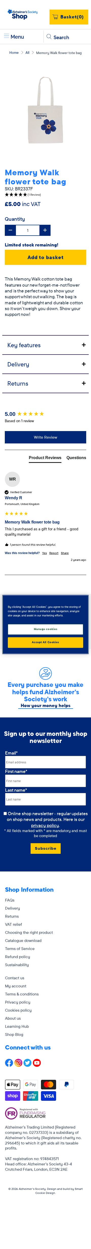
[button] (45, 195)
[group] (45, 414)
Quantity (15, 219)
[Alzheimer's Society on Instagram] (18, 1065)
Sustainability (17, 964)
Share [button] (65, 553)
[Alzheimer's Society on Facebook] (9, 1065)
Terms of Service (20, 948)
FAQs (9, 900)
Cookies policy (18, 1010)
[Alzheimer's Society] (22, 14)
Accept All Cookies (45, 642)
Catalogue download (23, 940)
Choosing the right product (29, 932)
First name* (16, 771)
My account (15, 985)
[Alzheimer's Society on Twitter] (28, 1065)
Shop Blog (14, 1034)
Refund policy (17, 956)
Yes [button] (44, 553)
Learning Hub (17, 1026)
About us (13, 1018)
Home (14, 52)
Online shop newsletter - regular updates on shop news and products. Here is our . (48, 819)
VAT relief (13, 924)
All (27, 52)
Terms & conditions (22, 993)
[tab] (45, 344)
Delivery (12, 908)
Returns (12, 916)
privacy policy (45, 825)
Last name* (16, 790)
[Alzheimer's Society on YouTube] (37, 1065)
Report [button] (53, 553)
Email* (11, 753)
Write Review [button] (45, 437)
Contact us (14, 977)
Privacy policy (17, 1002)
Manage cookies (45, 629)
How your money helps (46, 705)
